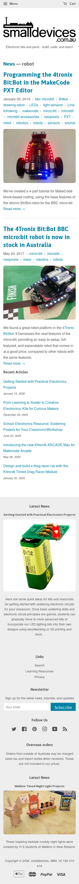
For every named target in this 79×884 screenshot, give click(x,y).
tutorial (70, 122)
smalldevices (40, 860)
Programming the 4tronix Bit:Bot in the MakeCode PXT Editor (37, 82)
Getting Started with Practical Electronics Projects (39, 514)
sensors (54, 122)
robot (7, 122)
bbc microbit (44, 98)
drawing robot (14, 104)
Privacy (39, 677)
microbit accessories (23, 116)
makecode (30, 110)
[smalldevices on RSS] (65, 729)
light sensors (53, 104)
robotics (22, 122)
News (9, 64)
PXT (67, 116)
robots (38, 122)
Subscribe (63, 707)
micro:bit (49, 110)
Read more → (14, 208)
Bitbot (63, 98)
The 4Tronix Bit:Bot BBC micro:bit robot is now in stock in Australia (36, 236)
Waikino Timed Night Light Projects (39, 786)
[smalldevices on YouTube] (54, 729)
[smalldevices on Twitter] (14, 729)
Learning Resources (39, 671)
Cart (72, 3)
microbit (67, 110)
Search (40, 665)
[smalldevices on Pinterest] (34, 729)
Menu (13, 3)
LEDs (33, 104)
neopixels (51, 116)
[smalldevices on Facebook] (24, 729)
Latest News (39, 506)
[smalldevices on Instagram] (44, 729)
